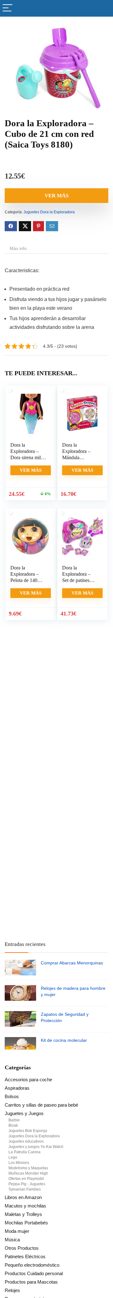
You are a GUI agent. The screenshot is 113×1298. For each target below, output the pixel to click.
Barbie (14, 1120)
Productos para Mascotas (31, 1282)
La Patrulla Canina (24, 1152)
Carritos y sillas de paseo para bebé (41, 1105)
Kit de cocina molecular (64, 1040)
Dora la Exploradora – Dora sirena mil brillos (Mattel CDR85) (25, 457)
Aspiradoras (17, 1088)
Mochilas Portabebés (26, 1222)
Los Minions (18, 1162)
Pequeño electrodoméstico (32, 1265)
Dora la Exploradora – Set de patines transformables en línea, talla (79, 580)
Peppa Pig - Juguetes (26, 1184)
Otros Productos (22, 1248)
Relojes (12, 1290)
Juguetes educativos (26, 1141)
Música (12, 1239)
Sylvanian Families (24, 1189)
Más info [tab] (18, 248)
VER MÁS (56, 196)
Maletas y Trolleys (23, 1214)
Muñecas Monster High (28, 1173)
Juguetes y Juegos (24, 1113)
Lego (12, 1157)
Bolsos (12, 1096)
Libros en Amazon (23, 1197)
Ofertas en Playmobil (26, 1178)
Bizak (13, 1125)
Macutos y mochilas (25, 1205)
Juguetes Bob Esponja (27, 1131)
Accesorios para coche (28, 1079)
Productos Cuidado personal (34, 1273)
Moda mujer (17, 1231)
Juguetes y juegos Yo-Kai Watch (35, 1147)
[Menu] (7, 8)
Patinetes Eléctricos (25, 1256)
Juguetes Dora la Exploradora (49, 212)
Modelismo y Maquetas (28, 1168)
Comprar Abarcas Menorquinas (72, 962)
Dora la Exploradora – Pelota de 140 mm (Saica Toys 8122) (26, 580)
